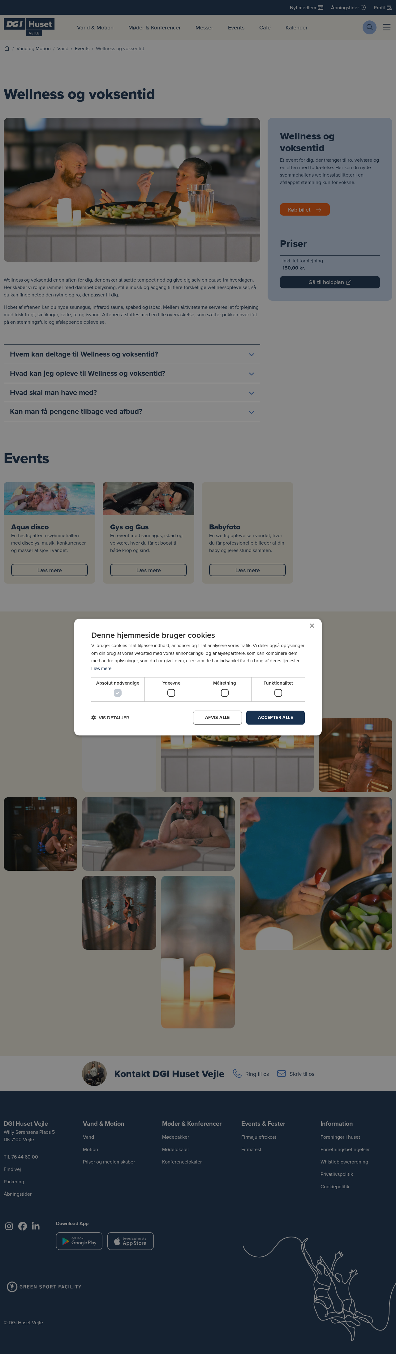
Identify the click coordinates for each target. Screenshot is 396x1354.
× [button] (311, 626)
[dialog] (198, 677)
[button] (110, 717)
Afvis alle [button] (217, 717)
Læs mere (101, 668)
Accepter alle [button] (275, 717)
